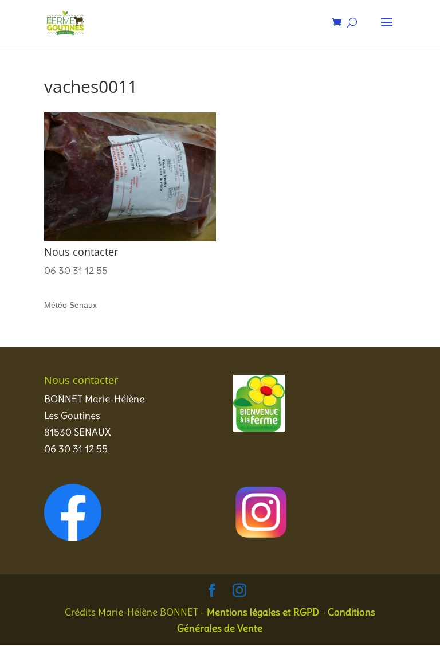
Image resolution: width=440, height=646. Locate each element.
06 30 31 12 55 (76, 270)
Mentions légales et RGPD (263, 612)
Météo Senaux (70, 305)
